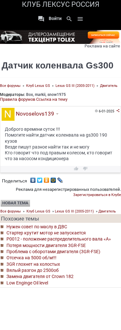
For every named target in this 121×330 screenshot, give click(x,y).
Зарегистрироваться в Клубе (97, 195)
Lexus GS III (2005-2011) (75, 86)
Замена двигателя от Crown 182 (40, 276)
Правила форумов (17, 99)
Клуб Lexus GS (38, 86)
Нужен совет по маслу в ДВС (36, 226)
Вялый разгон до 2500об (32, 270)
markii (40, 94)
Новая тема (15, 203)
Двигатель (108, 86)
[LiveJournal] (60, 178)
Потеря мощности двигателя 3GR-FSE (46, 245)
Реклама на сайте (102, 46)
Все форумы (10, 86)
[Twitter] (39, 178)
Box (29, 94)
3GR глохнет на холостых (33, 264)
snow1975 (56, 94)
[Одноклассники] (46, 178)
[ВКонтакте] (33, 178)
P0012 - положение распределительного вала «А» (58, 239)
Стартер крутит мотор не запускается (46, 232)
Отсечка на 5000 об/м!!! (31, 257)
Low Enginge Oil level (27, 282)
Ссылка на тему (51, 99)
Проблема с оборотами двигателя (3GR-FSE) (53, 251)
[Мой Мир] (53, 178)
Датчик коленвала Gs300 (58, 65)
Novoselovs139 (34, 113)
